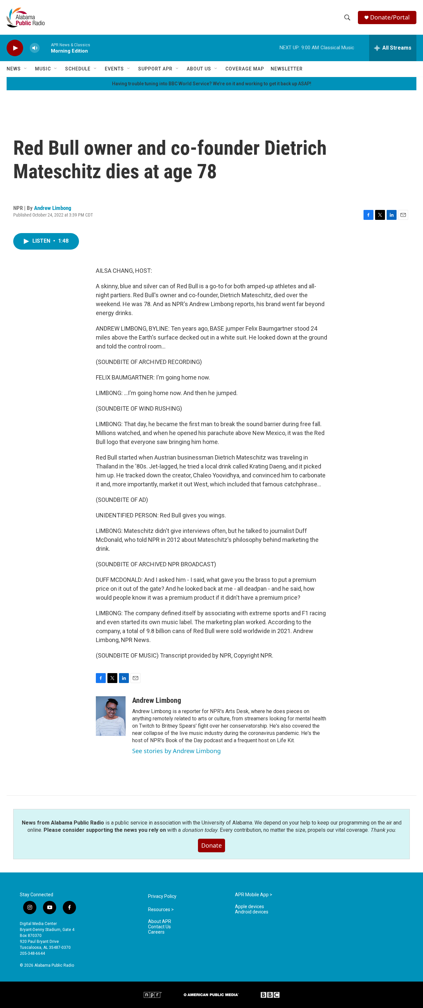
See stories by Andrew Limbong (176, 751)
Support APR (155, 68)
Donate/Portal (390, 17)
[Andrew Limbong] (111, 716)
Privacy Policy (162, 896)
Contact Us (159, 926)
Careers (156, 932)
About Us (199, 68)
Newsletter (287, 68)
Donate (211, 845)
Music (43, 68)
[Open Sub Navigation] (25, 68)
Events (114, 68)
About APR (159, 921)
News (14, 68)
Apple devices (249, 906)
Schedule (78, 68)
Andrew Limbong (52, 208)
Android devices (251, 911)
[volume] (34, 48)
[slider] (45, 47)
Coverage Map (244, 68)
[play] (15, 48)
